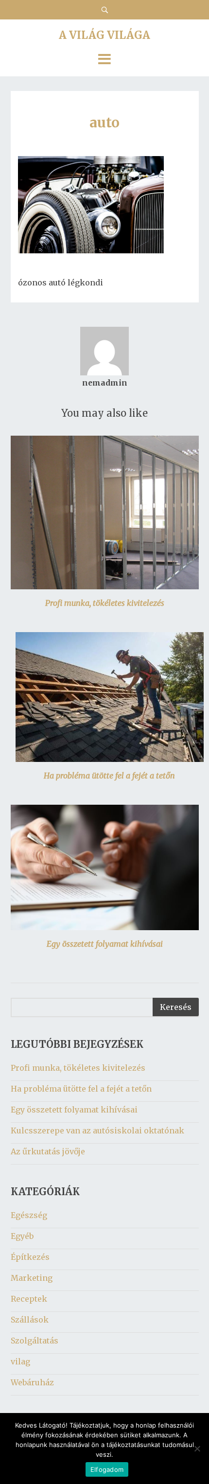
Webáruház (32, 1382)
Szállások (30, 1320)
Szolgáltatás (34, 1340)
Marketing (31, 1278)
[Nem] (197, 1448)
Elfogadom (106, 1469)
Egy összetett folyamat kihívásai (105, 944)
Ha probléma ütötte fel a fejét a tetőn (109, 775)
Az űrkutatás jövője (48, 1151)
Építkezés (30, 1257)
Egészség (29, 1215)
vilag (20, 1361)
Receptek (29, 1299)
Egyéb (22, 1236)
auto (104, 122)
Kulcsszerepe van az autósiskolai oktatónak (97, 1130)
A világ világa (104, 35)
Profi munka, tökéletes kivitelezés (104, 603)
